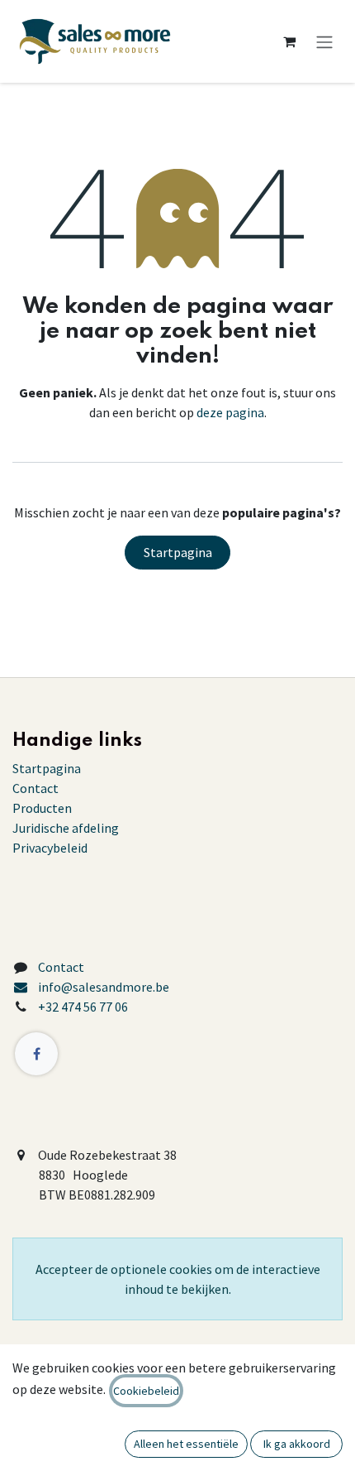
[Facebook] (36, 1053)
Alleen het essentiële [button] (186, 1443)
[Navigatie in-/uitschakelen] (324, 41)
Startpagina (178, 552)
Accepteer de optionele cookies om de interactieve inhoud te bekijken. (178, 1279)
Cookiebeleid (146, 1390)
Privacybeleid (50, 847)
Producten (42, 808)
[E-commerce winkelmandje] (289, 41)
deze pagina (230, 412)
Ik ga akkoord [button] (296, 1443)
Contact (35, 788)
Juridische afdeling (65, 828)
